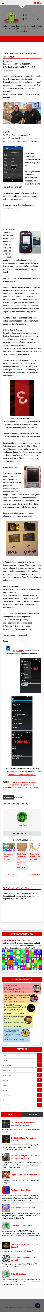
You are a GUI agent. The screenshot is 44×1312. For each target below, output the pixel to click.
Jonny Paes (27, 785)
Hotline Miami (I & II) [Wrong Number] (17, 995)
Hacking (5, 1080)
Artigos (19, 797)
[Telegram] (27, 804)
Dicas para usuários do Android (35, 856)
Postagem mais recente (10, 875)
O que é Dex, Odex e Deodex (22, 1225)
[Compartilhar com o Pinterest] (12, 70)
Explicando (6, 1070)
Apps (4, 1055)
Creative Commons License (27, 787)
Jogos (5, 1085)
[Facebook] (5, 804)
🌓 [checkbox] (38, 1306)
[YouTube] (18, 833)
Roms (5, 1100)
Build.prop (16, 422)
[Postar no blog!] (6, 70)
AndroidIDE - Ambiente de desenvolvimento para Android (15, 1006)
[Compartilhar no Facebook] (10, 70)
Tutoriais (6, 1105)
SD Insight (20, 651)
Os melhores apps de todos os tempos (11, 1031)
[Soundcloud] (22, 833)
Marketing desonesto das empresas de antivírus (21, 860)
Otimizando (7, 1095)
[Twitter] (9, 804)
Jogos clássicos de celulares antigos (25, 1175)
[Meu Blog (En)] (14, 833)
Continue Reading (18, 992)
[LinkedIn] (23, 804)
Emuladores (7, 1065)
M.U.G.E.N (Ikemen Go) (12, 985)
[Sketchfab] (26, 833)
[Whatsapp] (14, 804)
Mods (5, 1090)
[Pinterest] (18, 804)
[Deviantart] (30, 833)
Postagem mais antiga (33, 874)
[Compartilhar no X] (8, 70)
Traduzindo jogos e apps (21, 1190)
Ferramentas (7, 1075)
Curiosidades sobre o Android (8, 856)
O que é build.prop (18, 1274)
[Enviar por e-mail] (4, 70)
